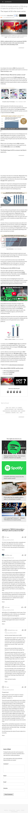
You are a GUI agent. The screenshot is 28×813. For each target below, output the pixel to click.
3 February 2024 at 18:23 (8, 539)
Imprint (18, 810)
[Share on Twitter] (24, 403)
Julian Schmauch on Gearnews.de (16, 364)
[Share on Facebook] (19, 403)
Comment (6, 763)
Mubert (2, 353)
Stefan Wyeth (10, 15)
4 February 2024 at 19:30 (8, 610)
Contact (22, 810)
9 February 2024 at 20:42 (10, 632)
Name (5, 775)
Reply (3, 549)
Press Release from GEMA (13, 370)
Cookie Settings (14, 811)
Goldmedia (11, 372)
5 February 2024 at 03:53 (8, 689)
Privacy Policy (12, 810)
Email (5, 782)
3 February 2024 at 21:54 (8, 557)
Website (5, 788)
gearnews (8, 1)
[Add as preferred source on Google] (22, 15)
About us (6, 810)
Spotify (10, 374)
